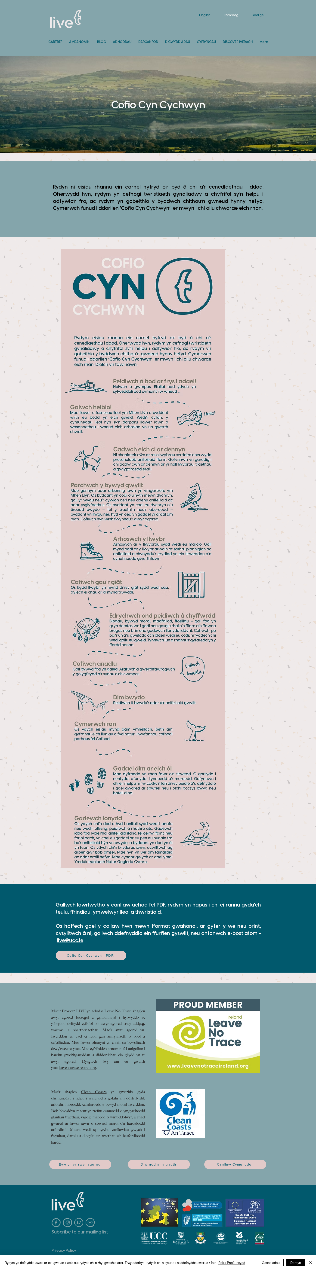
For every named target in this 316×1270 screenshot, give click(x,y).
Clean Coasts (94, 1092)
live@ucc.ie (70, 940)
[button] (122, 42)
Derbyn (295, 1262)
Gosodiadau (271, 1262)
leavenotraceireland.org (77, 1067)
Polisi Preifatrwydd (231, 1262)
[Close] (310, 1262)
